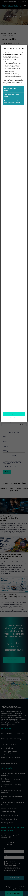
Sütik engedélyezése (14, 414)
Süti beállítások (14, 418)
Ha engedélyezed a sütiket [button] (10, 89)
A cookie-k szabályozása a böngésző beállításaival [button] (12, 102)
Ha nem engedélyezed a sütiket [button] (11, 95)
